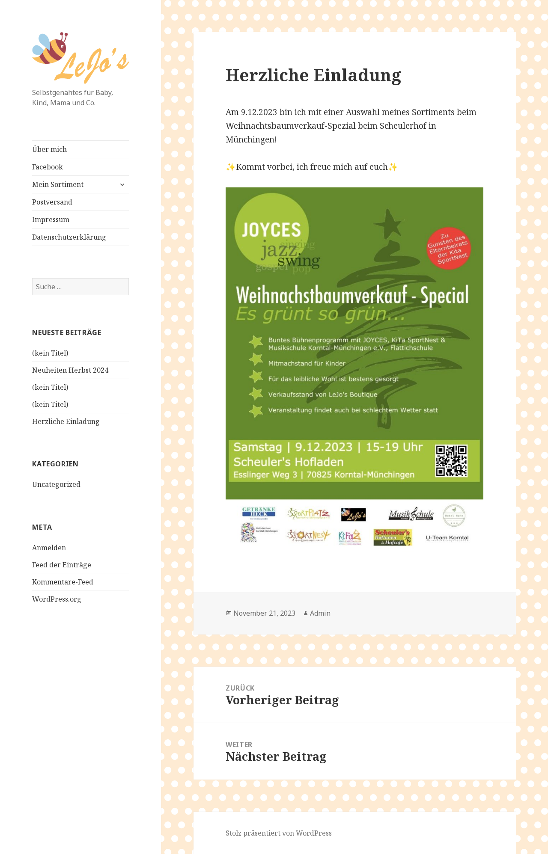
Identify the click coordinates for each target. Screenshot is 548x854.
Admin (320, 613)
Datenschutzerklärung (69, 237)
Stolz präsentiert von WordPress (279, 833)
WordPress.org (56, 599)
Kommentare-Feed (62, 582)
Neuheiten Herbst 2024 (70, 370)
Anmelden (49, 547)
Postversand (52, 202)
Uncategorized (56, 484)
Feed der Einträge (61, 564)
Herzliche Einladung (66, 421)
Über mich (49, 149)
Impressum (50, 219)
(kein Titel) (50, 353)
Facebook (47, 167)
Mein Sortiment (57, 184)
